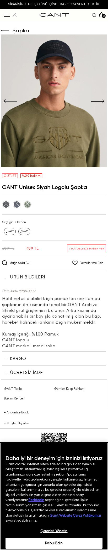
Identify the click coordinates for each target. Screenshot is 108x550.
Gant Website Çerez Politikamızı (75, 515)
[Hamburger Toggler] (7, 15)
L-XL (10, 231)
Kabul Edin (54, 543)
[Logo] (54, 15)
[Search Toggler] (94, 15)
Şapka (20, 30)
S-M (24, 231)
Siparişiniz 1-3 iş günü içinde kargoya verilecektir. (54, 4)
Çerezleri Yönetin (53, 531)
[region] (54, 496)
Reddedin (36, 500)
